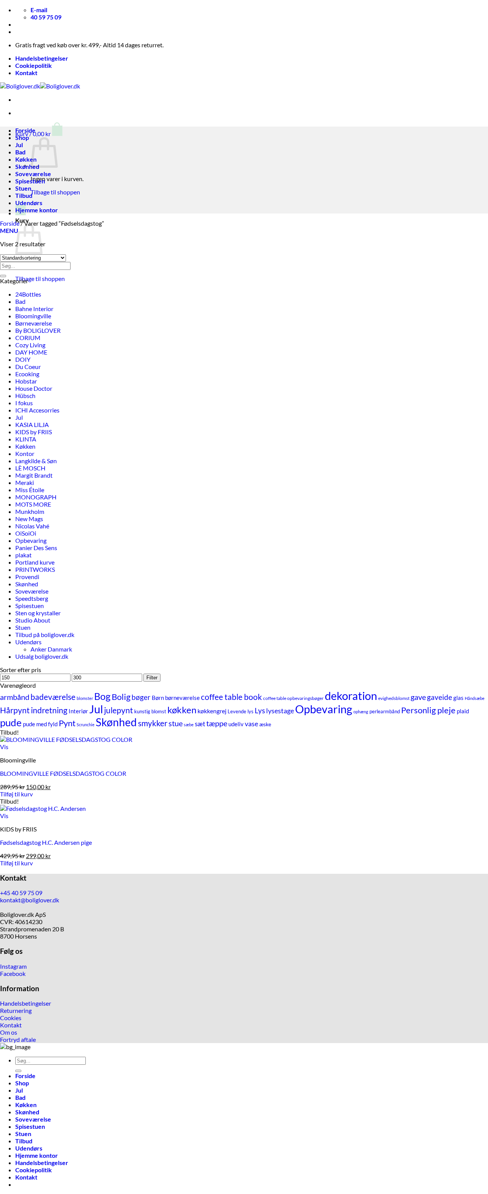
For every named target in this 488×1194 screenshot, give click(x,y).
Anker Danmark (51, 649)
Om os (8, 1032)
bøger (141, 697)
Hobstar (26, 381)
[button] (39, 133)
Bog (102, 696)
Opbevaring (31, 540)
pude (11, 722)
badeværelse (52, 696)
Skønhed (27, 166)
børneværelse (182, 697)
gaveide (439, 697)
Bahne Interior (34, 308)
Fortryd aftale (18, 1039)
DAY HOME (31, 352)
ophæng (360, 711)
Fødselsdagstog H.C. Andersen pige (46, 842)
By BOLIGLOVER (38, 330)
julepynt (118, 710)
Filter (151, 677)
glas (458, 697)
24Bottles (28, 294)
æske (265, 724)
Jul (19, 144)
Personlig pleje (428, 710)
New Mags (29, 518)
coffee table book (231, 696)
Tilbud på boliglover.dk (44, 634)
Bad (20, 152)
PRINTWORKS (35, 569)
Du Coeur (28, 366)
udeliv (236, 724)
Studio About (32, 620)
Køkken (26, 159)
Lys (260, 710)
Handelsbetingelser (41, 58)
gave (418, 696)
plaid (463, 711)
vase (251, 724)
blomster (85, 698)
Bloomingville (33, 315)
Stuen (23, 188)
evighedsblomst (393, 698)
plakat (23, 554)
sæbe (189, 724)
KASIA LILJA (32, 424)
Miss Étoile (29, 489)
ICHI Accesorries (37, 410)
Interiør (78, 711)
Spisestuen (30, 181)
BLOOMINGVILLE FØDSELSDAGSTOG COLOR (63, 773)
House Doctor (33, 388)
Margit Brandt (34, 475)
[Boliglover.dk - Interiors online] (40, 86)
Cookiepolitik (33, 65)
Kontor (24, 453)
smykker (152, 723)
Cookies (10, 1017)
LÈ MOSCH (30, 468)
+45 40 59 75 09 (21, 892)
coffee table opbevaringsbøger (293, 698)
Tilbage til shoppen (55, 192)
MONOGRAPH (35, 497)
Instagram (13, 966)
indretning (49, 710)
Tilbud (23, 195)
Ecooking (27, 373)
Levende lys (241, 711)
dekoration (351, 695)
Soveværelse (33, 173)
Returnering (16, 1010)
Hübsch (25, 395)
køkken (181, 709)
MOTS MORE (33, 504)
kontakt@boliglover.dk (29, 900)
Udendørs (28, 202)
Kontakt (26, 72)
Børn (158, 698)
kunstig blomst (150, 711)
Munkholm (29, 511)
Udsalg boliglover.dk (41, 656)
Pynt (67, 723)
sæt (200, 724)
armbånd (14, 696)
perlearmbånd (384, 711)
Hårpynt (15, 710)
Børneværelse (33, 323)
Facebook (13, 973)
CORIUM (27, 337)
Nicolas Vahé (32, 526)
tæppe (216, 723)
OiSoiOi (25, 533)
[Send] (3, 276)
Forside (25, 130)
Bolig (121, 697)
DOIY (22, 359)
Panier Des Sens (36, 547)
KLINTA (25, 439)
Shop (22, 137)
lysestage (280, 710)
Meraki (24, 482)
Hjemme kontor (36, 209)
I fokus (24, 402)
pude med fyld (40, 724)
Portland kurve (35, 562)
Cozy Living (30, 344)
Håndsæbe (475, 698)
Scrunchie (86, 724)
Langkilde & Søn (36, 460)
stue (176, 723)
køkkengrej (211, 711)
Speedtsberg (31, 598)
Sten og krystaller (38, 612)
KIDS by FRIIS (33, 431)
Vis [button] (4, 746)
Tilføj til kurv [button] (16, 794)
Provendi (27, 576)
